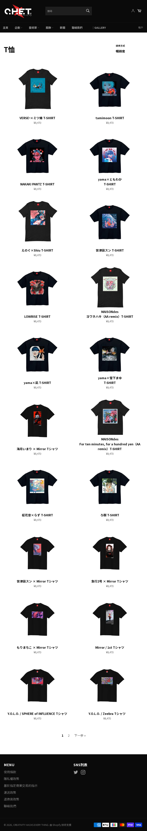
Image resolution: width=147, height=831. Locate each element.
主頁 (5, 27)
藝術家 (33, 27)
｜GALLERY (97, 27)
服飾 (49, 27)
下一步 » (80, 735)
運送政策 (10, 792)
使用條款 (10, 772)
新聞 (62, 27)
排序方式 (120, 45)
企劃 (18, 27)
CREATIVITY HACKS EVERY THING (30, 825)
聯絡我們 (77, 27)
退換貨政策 (11, 799)
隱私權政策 (11, 778)
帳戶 (140, 27)
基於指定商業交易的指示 (21, 785)
